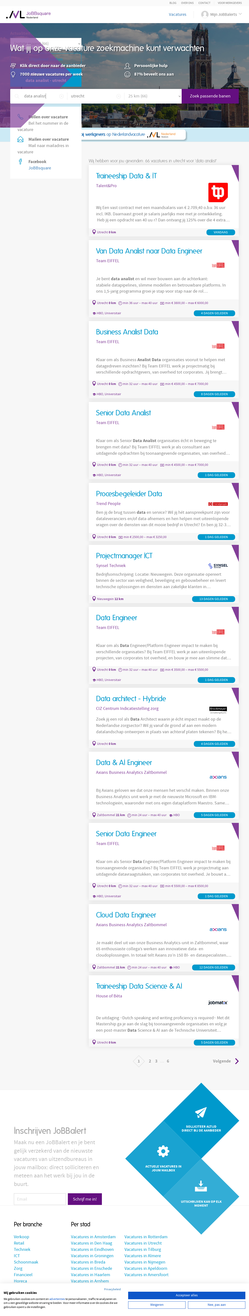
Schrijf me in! (85, 1199)
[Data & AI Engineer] (164, 785)
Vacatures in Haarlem (90, 1275)
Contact (204, 3)
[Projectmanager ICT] (164, 574)
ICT (17, 1256)
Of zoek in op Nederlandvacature (83, 134)
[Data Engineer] (164, 645)
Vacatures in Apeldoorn (145, 1268)
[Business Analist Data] (164, 359)
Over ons (187, 3)
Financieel (23, 1275)
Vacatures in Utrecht (143, 1243)
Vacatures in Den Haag (91, 1243)
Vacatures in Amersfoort (146, 1275)
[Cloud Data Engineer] (164, 938)
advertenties (57, 1299)
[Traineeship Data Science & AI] (164, 1011)
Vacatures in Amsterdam (93, 1237)
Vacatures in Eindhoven (92, 1249)
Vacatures (177, 14)
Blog (172, 3)
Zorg (18, 1268)
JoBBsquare (39, 168)
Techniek (22, 1249)
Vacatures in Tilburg (142, 1249)
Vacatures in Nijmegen (144, 1262)
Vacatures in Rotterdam (146, 1237)
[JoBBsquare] (28, 13)
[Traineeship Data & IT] (164, 200)
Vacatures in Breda (88, 1262)
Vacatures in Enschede (91, 1268)
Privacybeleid (112, 1289)
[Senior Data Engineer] (164, 861)
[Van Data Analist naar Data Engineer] (164, 278)
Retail (19, 1243)
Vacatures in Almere (142, 1256)
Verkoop (21, 1237)
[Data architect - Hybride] (164, 718)
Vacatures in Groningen (92, 1256)
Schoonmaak (26, 1262)
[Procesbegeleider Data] (164, 512)
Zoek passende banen (210, 96)
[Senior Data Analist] (164, 440)
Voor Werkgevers (230, 3)
